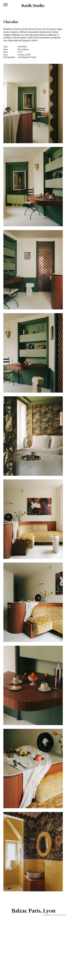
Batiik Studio (32, 5)
